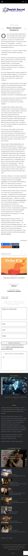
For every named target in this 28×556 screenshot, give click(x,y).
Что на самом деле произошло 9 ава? (17, 503)
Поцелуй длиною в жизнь (14, 458)
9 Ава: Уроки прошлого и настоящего (14, 277)
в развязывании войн (20, 200)
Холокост (14, 285)
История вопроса (13, 474)
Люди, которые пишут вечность (17, 531)
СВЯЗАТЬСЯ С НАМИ (6, 538)
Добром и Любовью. (6, 234)
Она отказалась (13, 513)
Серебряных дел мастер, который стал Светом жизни (18, 484)
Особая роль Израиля (14, 290)
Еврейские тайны (14, 456)
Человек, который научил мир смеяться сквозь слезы (17, 493)
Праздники (14, 394)
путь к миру (21, 209)
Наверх (12, 553)
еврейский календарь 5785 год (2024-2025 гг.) (14, 397)
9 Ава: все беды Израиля (15, 522)
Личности (11, 491)
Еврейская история (14, 25)
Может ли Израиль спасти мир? (17, 475)
